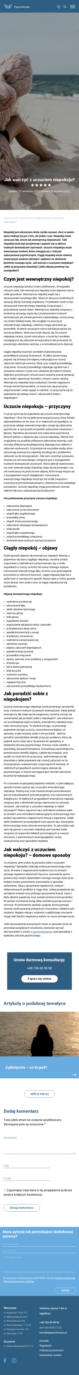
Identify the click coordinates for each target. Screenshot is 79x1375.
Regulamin (46, 1345)
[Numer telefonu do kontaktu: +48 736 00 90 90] (58, 7)
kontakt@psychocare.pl (53, 1332)
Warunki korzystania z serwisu (19, 1281)
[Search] (64, 7)
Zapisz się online (39, 978)
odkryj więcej (39, 1094)
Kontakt (44, 1340)
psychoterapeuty (42, 931)
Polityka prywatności (65, 1278)
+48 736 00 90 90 (39, 968)
